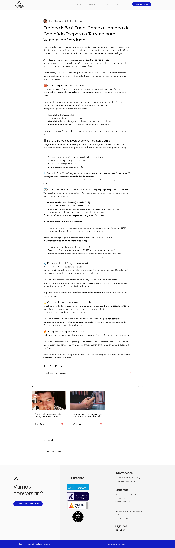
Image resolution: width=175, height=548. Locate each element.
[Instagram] (120, 530)
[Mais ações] (130, 21)
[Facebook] (124, 530)
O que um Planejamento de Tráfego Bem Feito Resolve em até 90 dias (47, 415)
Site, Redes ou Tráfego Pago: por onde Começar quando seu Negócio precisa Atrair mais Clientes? (87, 415)
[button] (94, 4)
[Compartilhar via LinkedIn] (56, 366)
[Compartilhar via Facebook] (44, 366)
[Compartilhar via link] (62, 366)
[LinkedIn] (116, 530)
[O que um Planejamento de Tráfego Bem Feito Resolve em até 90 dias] (49, 400)
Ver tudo (140, 386)
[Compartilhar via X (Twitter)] (50, 366)
